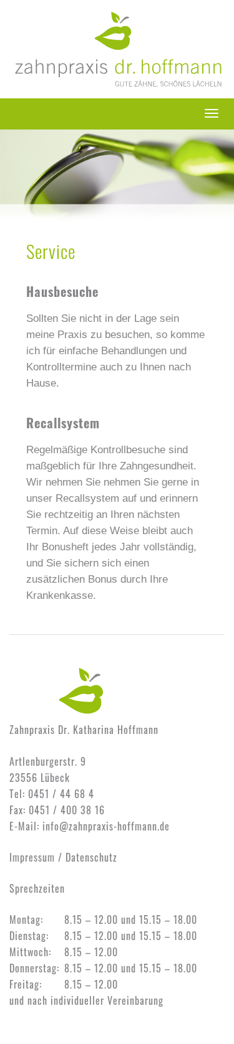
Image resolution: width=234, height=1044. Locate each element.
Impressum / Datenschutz (63, 857)
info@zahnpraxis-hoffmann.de (106, 826)
